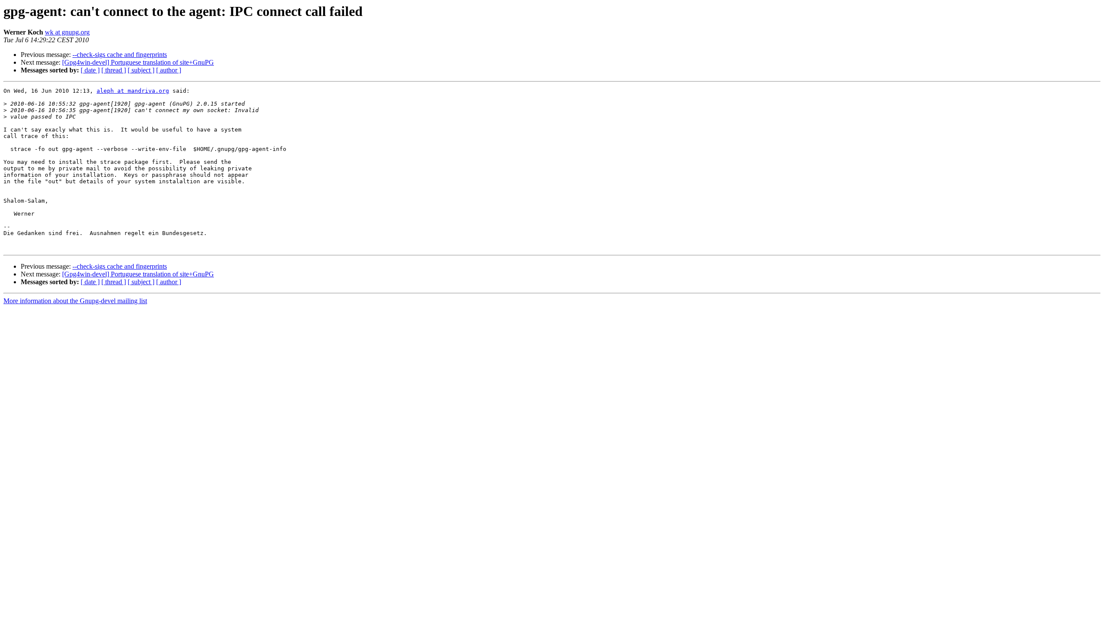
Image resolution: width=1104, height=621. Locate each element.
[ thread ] (113, 70)
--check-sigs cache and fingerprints (119, 54)
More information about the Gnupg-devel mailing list (75, 300)
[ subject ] (141, 70)
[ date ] (90, 70)
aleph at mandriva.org (133, 91)
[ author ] (168, 70)
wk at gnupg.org (67, 32)
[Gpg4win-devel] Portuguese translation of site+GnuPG (138, 62)
